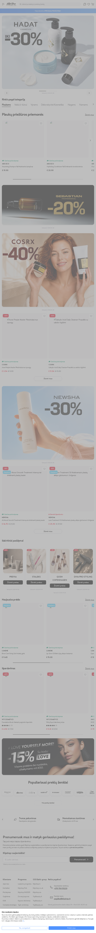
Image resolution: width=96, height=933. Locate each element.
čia (23, 921)
